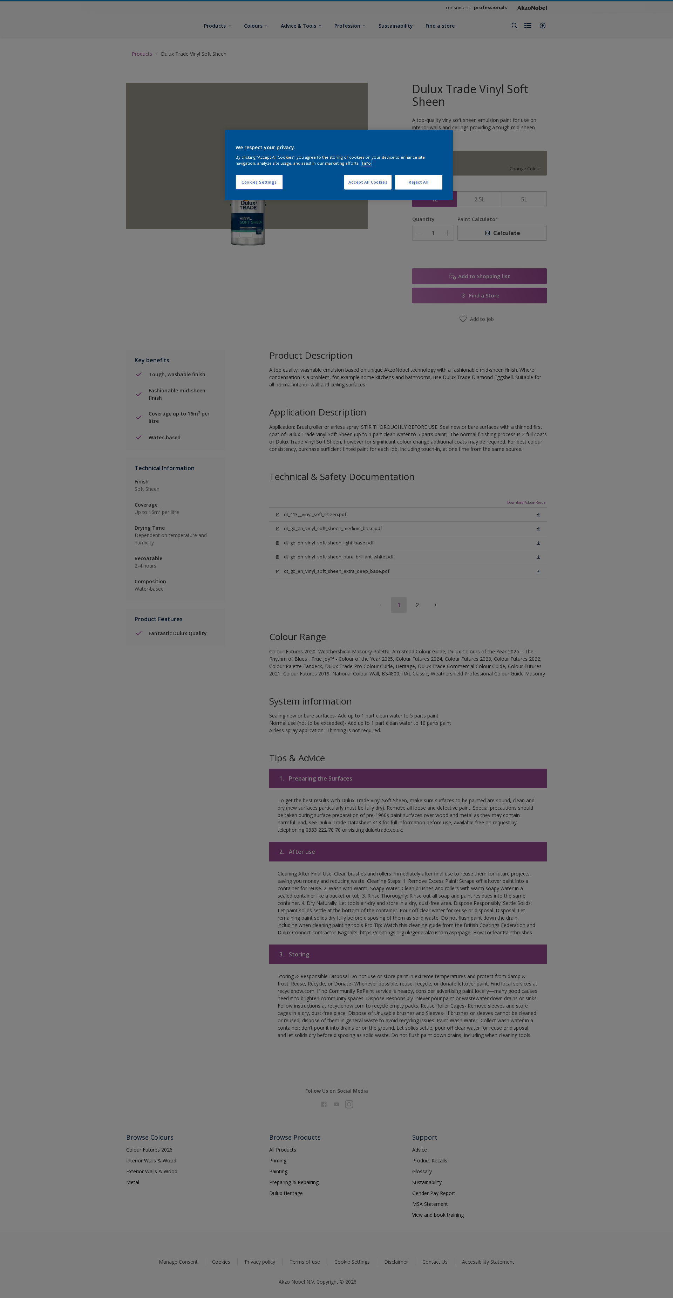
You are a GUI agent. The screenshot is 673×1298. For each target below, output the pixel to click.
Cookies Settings (259, 182)
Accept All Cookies (367, 182)
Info (366, 163)
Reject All (419, 182)
